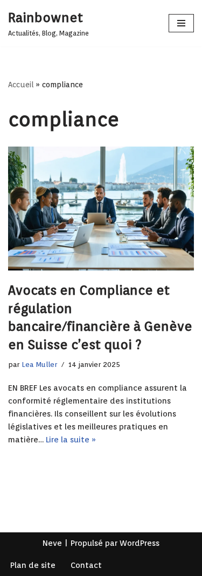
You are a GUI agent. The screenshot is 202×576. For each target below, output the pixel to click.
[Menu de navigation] (181, 23)
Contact (86, 565)
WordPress (139, 543)
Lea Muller (39, 364)
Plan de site (32, 565)
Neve (52, 543)
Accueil (21, 84)
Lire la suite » (71, 440)
